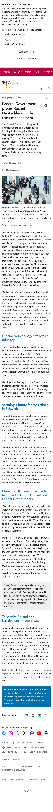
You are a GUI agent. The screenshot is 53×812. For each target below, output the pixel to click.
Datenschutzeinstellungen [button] (14, 770)
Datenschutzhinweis (23, 767)
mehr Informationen (15, 34)
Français (16, 759)
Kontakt (5, 743)
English (5, 759)
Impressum (6, 767)
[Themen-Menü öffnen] (41, 88)
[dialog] (26, 34)
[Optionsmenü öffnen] (46, 111)
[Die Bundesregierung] (10, 85)
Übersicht (40, 767)
